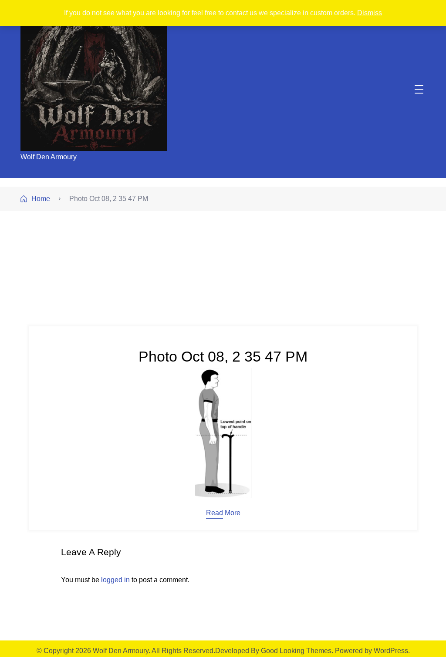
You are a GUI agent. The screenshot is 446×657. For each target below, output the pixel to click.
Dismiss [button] (369, 13)
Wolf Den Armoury (48, 157)
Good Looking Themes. (297, 650)
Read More (223, 513)
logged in (115, 579)
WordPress (391, 650)
